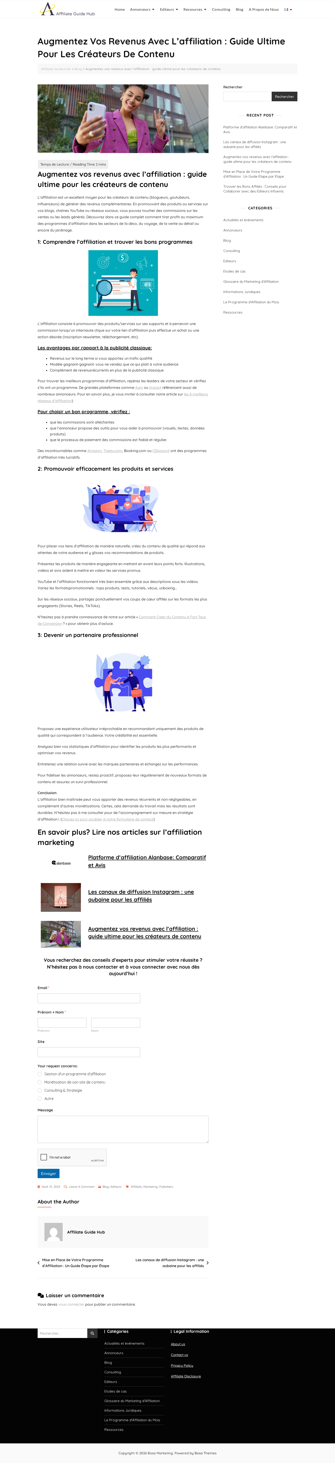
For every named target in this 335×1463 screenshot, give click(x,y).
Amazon (94, 450)
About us (178, 1344)
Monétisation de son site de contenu (74, 1082)
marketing (150, 1186)
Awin (139, 387)
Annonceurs (140, 9)
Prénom (43, 1031)
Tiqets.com (112, 450)
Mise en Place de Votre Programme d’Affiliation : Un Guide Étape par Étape (75, 1263)
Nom (94, 1031)
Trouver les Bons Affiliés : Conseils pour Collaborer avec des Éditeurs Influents (254, 188)
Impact (155, 387)
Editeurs (167, 9)
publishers (166, 1186)
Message (45, 1110)
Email (43, 988)
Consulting (221, 9)
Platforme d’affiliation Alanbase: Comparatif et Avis (147, 861)
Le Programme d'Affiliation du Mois (251, 302)
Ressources (192, 9)
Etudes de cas (234, 271)
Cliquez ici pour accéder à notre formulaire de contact (107, 819)
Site (41, 1041)
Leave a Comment (82, 1187)
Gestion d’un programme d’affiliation (75, 1074)
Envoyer (48, 1173)
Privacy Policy (182, 1365)
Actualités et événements (243, 220)
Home (120, 9)
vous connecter (71, 1304)
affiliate (136, 1186)
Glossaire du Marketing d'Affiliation (251, 281)
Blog (239, 9)
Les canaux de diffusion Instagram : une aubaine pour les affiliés (141, 895)
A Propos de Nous (264, 9)
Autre (49, 1098)
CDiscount (161, 450)
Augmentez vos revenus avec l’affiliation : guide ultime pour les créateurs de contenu (144, 932)
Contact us (179, 1355)
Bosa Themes (205, 1453)
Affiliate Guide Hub (86, 1232)
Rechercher (233, 87)
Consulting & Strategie (63, 1090)
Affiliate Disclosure (186, 1376)
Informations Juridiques (241, 292)
